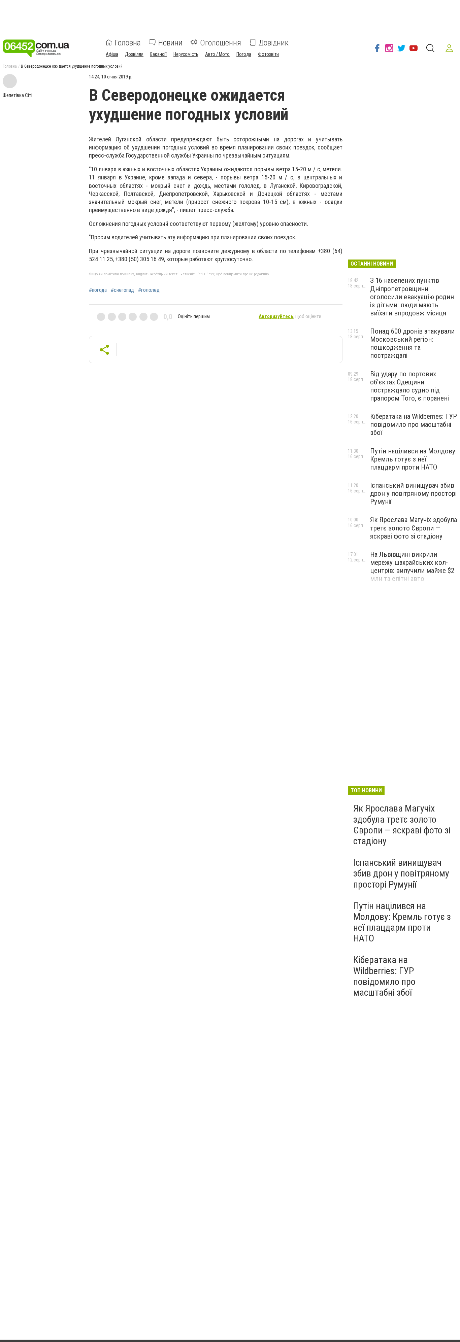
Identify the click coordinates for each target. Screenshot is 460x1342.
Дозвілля (134, 54)
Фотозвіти (268, 54)
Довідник (274, 42)
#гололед (149, 290)
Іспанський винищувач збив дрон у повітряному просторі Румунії (413, 493)
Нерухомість (185, 54)
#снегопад (122, 290)
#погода (98, 290)
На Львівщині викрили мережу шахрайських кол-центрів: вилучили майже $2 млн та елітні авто (412, 566)
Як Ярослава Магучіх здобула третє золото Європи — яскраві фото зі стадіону (413, 528)
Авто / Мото (217, 54)
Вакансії (158, 54)
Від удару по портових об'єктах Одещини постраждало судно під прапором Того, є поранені (409, 386)
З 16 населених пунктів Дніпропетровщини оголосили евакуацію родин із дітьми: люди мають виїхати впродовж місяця (412, 296)
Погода (243, 54)
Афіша (112, 54)
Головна (128, 42)
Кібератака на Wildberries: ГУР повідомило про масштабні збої (413, 424)
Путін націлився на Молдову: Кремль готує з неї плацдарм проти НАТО (413, 459)
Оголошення (220, 42)
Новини (170, 42)
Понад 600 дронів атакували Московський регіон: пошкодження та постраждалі (412, 343)
